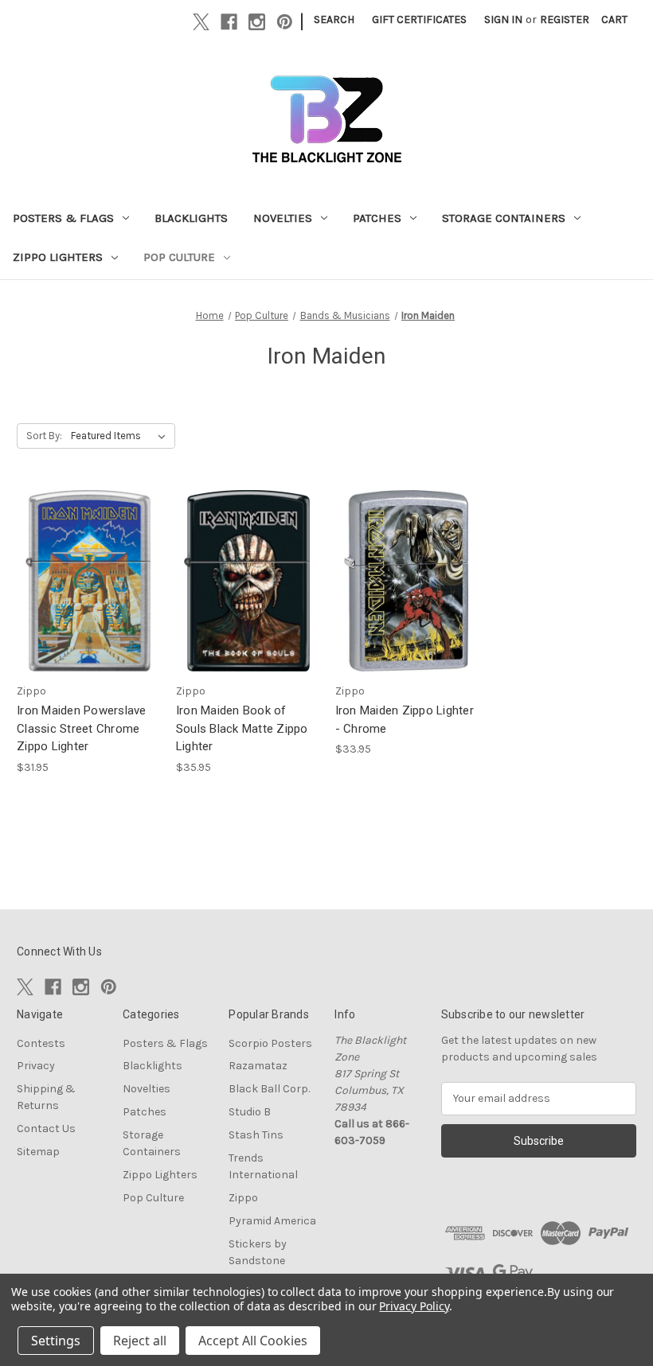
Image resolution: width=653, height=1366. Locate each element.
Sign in (503, 19)
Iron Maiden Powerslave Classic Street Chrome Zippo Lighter (82, 728)
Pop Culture (179, 257)
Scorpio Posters (270, 1043)
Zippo (243, 1197)
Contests (41, 1043)
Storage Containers (503, 218)
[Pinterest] (284, 22)
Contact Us (46, 1128)
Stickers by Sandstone (258, 1252)
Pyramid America (272, 1221)
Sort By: (44, 436)
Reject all (139, 1340)
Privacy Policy (413, 1305)
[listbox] (121, 436)
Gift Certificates (419, 19)
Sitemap (38, 1151)
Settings (55, 1340)
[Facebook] (229, 22)
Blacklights (191, 218)
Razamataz (258, 1065)
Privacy (36, 1065)
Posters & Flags (63, 218)
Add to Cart (247, 595)
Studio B (250, 1112)
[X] (201, 22)
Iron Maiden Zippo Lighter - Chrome (404, 719)
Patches (377, 218)
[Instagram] (256, 22)
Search (334, 19)
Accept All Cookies (252, 1340)
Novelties (282, 218)
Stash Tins (256, 1135)
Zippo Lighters (58, 257)
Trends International (263, 1166)
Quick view (83, 567)
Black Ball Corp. (269, 1089)
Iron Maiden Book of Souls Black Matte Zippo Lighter (242, 728)
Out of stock (87, 595)
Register (564, 19)
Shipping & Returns (46, 1097)
